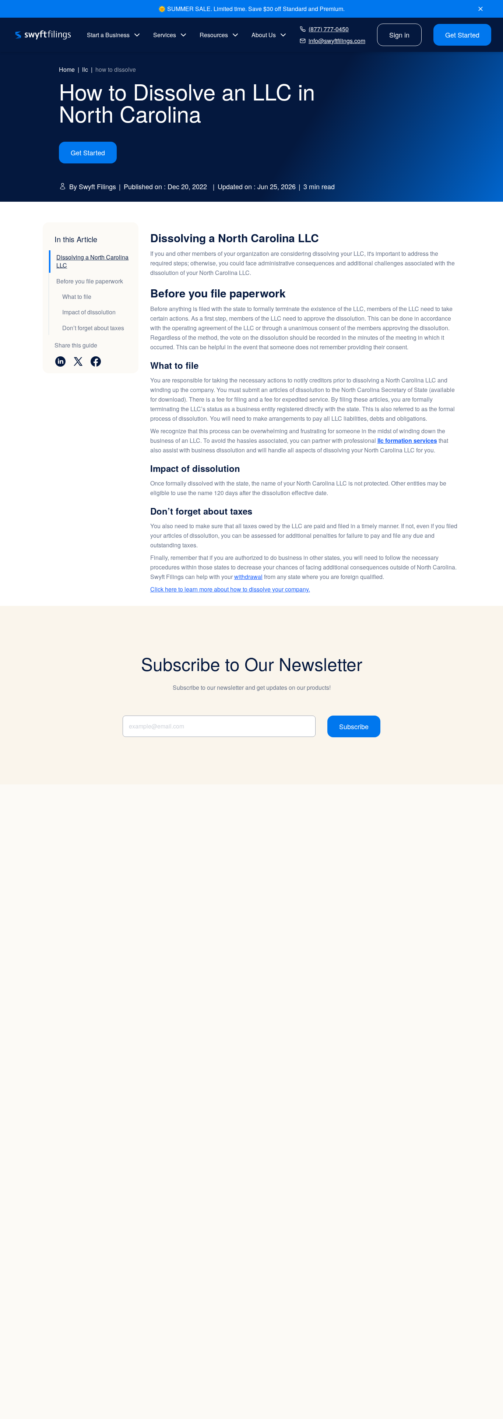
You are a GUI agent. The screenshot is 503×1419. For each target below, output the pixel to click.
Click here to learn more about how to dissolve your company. (230, 589)
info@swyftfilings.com (337, 40)
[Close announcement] (480, 8)
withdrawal (248, 576)
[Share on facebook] (96, 361)
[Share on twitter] (78, 361)
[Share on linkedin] (60, 361)
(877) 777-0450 (329, 29)
